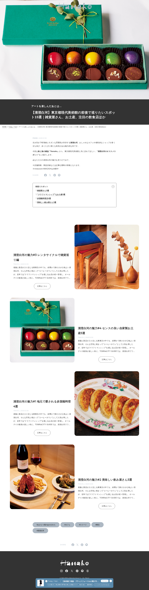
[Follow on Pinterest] (77, 571)
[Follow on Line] (82, 571)
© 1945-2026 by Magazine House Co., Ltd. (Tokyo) (74, 578)
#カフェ (67, 525)
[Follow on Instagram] (61, 571)
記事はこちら (42, 286)
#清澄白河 (40, 531)
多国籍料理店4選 (44, 198)
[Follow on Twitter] (71, 571)
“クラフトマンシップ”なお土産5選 (51, 194)
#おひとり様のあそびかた (46, 525)
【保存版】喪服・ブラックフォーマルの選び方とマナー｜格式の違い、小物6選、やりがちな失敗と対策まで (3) (80, 581)
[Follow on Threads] (87, 571)
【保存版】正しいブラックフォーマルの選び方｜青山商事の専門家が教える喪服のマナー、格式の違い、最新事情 (46, 584)
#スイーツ (82, 525)
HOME (4, 127)
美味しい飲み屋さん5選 (46, 202)
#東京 (97, 525)
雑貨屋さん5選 (43, 191)
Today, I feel (13, 127)
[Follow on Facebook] (66, 571)
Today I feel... (53, 581)
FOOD (35, 138)
